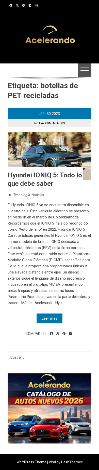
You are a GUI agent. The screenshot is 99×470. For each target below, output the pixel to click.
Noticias (37, 195)
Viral (52, 462)
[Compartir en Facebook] (51, 334)
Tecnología (21, 195)
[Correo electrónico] (70, 334)
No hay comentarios (49, 123)
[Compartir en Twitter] (58, 333)
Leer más (49, 318)
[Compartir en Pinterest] (64, 334)
